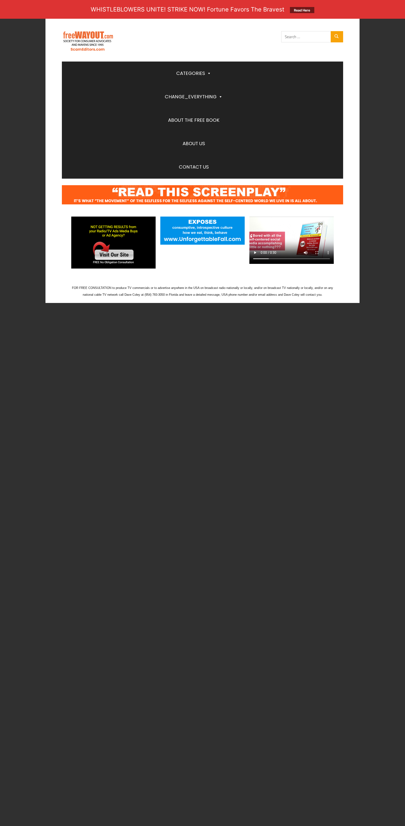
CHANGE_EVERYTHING (191, 96)
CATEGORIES (190, 73)
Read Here (302, 10)
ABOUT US (194, 143)
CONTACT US (194, 167)
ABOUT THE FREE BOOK (193, 120)
